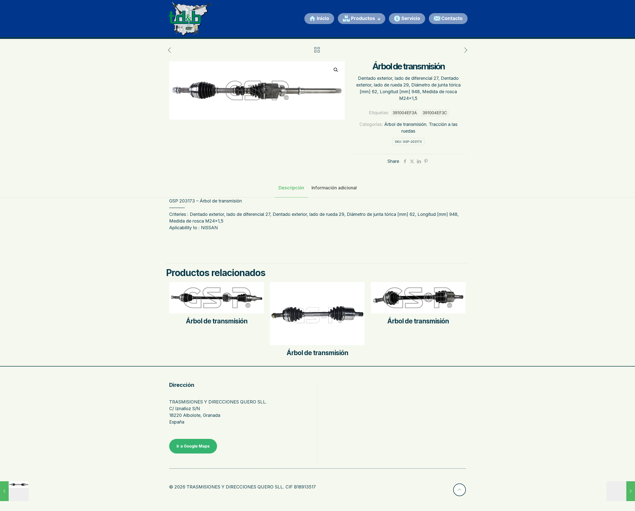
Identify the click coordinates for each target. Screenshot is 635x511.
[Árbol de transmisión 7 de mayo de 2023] (14, 491)
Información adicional (334, 187)
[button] (336, 70)
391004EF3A (405, 112)
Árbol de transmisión (405, 124)
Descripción (291, 187)
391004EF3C (435, 112)
